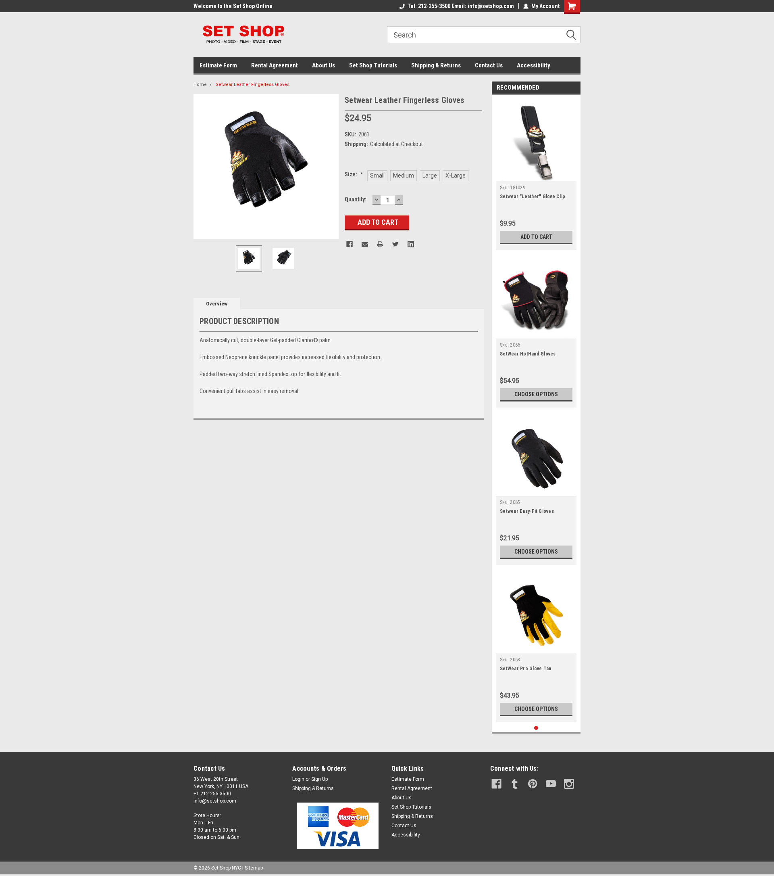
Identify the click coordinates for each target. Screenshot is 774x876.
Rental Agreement (274, 65)
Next (330, 166)
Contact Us (489, 65)
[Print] (380, 244)
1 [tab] (536, 728)
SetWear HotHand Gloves (528, 354)
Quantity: (355, 199)
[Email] (365, 244)
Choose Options (536, 394)
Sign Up (319, 779)
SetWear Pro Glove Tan (525, 668)
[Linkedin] (411, 244)
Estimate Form (218, 65)
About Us (323, 65)
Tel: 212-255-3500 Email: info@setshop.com (461, 6)
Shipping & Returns (436, 65)
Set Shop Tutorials (373, 65)
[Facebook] (349, 244)
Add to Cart (536, 237)
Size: (354, 174)
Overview (216, 304)
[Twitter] (395, 244)
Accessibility (533, 65)
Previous (202, 166)
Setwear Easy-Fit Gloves (527, 511)
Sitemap (254, 868)
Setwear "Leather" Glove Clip (532, 196)
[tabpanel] (536, 174)
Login (298, 779)
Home (200, 84)
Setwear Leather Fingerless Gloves (252, 84)
